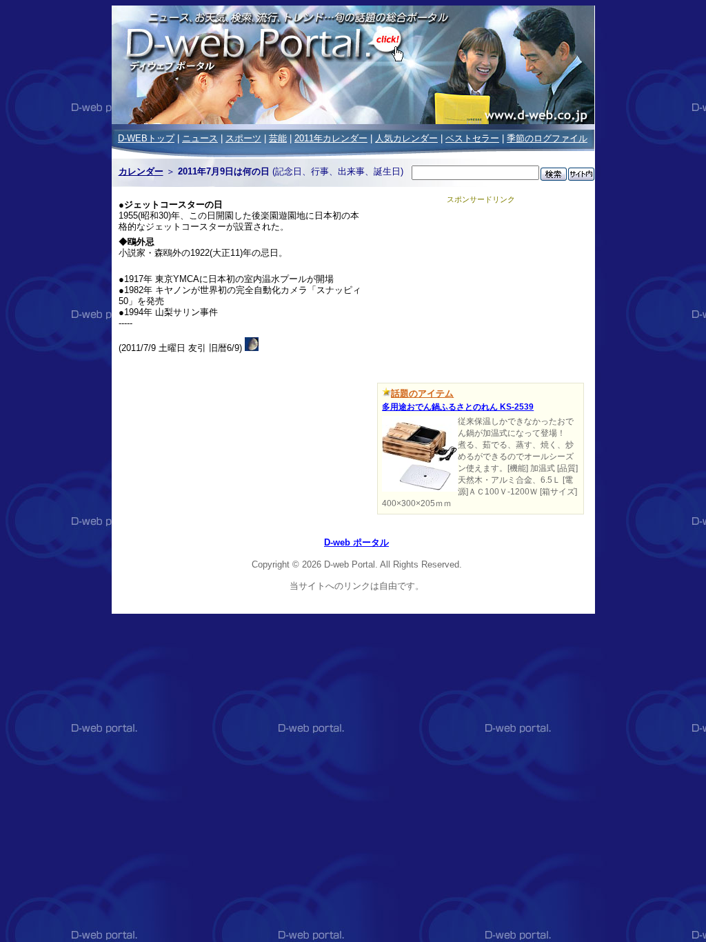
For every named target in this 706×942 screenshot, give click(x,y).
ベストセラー (472, 138)
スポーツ (243, 138)
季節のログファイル (547, 138)
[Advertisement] (480, 291)
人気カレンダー (406, 138)
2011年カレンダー (330, 138)
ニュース (200, 138)
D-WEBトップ (146, 138)
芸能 (278, 138)
